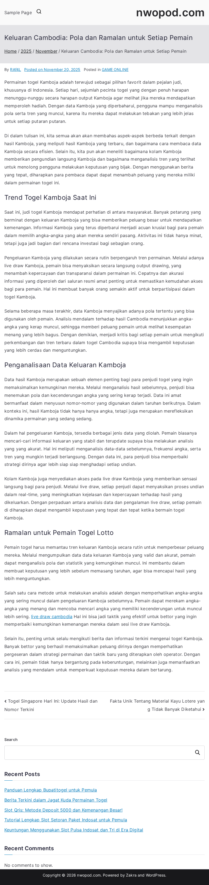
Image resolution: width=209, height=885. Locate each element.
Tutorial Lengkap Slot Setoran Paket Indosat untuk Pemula (65, 819)
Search (11, 739)
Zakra (131, 875)
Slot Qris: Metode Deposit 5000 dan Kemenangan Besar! (63, 810)
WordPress (155, 875)
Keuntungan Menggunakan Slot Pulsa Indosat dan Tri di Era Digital (73, 830)
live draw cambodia (51, 616)
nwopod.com (170, 12)
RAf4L (15, 69)
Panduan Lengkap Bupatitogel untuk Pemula (50, 790)
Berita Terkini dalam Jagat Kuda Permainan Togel (55, 800)
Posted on (52, 69)
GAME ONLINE (115, 69)
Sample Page (18, 12)
